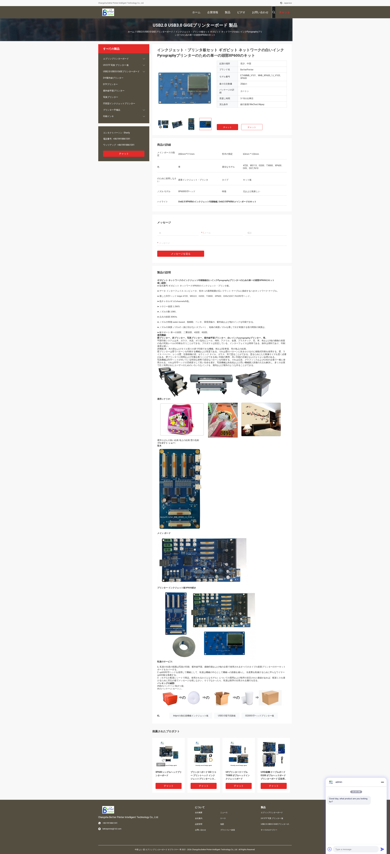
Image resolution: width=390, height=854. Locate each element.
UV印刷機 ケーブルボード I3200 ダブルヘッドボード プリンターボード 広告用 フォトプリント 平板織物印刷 (274, 775)
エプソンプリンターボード (116, 58)
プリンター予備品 (111, 110)
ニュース (224, 812)
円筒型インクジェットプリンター (119, 103)
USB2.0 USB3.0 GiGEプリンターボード (155, 31)
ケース (223, 818)
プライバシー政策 (227, 830)
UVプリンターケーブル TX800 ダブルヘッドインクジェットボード (238, 775)
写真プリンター (110, 97)
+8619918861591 (121, 139)
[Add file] (330, 849)
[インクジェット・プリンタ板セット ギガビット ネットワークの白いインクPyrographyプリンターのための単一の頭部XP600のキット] (184, 88)
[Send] (382, 849)
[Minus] (382, 782)
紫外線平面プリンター (113, 90)
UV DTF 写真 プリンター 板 (116, 65)
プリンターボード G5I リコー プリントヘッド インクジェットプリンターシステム (203, 775)
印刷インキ (108, 116)
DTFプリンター (110, 84)
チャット (124, 153)
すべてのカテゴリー (269, 830)
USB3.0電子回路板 (227, 715)
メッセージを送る (180, 253)
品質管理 (198, 824)
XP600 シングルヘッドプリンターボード (169, 774)
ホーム (131, 31)
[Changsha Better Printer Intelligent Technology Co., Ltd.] (108, 12)
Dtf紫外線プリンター (113, 78)
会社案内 (198, 818)
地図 (222, 824)
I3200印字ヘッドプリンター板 (259, 715)
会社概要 (198, 812)
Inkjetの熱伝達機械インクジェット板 (190, 715)
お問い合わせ (200, 830)
